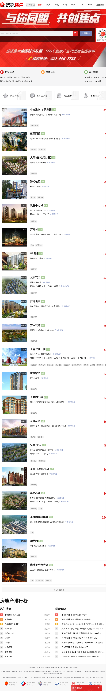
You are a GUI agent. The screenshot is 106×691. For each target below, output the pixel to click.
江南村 (34, 229)
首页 (40, 4)
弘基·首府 (35, 445)
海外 (90, 4)
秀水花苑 (35, 325)
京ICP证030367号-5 (38, 678)
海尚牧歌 (35, 181)
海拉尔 (2, 77)
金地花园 (35, 421)
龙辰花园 (35, 277)
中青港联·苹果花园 (41, 109)
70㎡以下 (88, 77)
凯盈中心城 (36, 205)
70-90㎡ (96, 77)
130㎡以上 (98, 81)
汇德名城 (35, 301)
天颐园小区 (36, 397)
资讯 (57, 4)
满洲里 (9, 77)
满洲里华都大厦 (39, 564)
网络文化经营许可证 (96, 678)
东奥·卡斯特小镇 (39, 469)
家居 (73, 4)
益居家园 (35, 373)
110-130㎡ (88, 81)
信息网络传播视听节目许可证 (77, 678)
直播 (65, 4)
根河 (28, 77)
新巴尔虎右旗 (5, 81)
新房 (48, 4)
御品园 (34, 540)
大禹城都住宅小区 (40, 157)
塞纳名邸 (35, 492)
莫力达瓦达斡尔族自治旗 (22, 81)
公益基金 (100, 4)
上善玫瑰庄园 (38, 349)
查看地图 (67, 115)
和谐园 (34, 253)
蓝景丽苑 (35, 133)
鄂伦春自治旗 (19, 77)
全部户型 (55, 214)
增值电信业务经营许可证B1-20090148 (16, 678)
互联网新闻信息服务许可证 (56, 678)
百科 (81, 4)
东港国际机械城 (39, 516)
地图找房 (86, 33)
